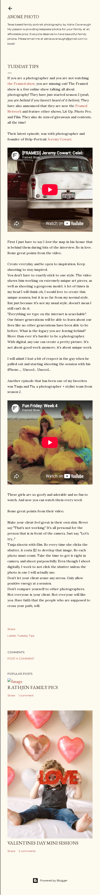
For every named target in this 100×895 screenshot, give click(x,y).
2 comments (27, 851)
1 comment (26, 695)
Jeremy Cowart (59, 139)
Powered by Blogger (53, 880)
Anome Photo (23, 16)
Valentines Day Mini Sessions (42, 843)
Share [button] (11, 629)
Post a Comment (20, 658)
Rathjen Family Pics (32, 687)
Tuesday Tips (25, 635)
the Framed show (21, 84)
